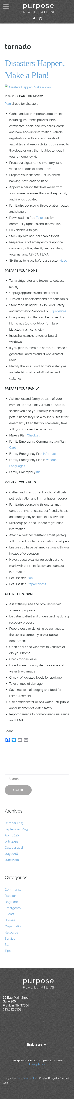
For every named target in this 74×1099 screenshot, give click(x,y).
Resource (11, 932)
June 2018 (12, 860)
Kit (38, 472)
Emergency (13, 908)
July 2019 (11, 841)
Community (13, 889)
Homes (10, 920)
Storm (9, 945)
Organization (13, 926)
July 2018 (11, 854)
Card (12, 447)
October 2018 (14, 847)
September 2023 (16, 829)
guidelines (59, 311)
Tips (8, 951)
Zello (39, 218)
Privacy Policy (37, 1064)
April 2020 (12, 835)
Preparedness (36, 584)
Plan (8, 103)
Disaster (10, 896)
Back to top (35, 1044)
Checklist (33, 435)
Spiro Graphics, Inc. (27, 1078)
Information (51, 454)
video (63, 260)
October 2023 (14, 823)
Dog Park (11, 902)
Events (9, 914)
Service (10, 938)
